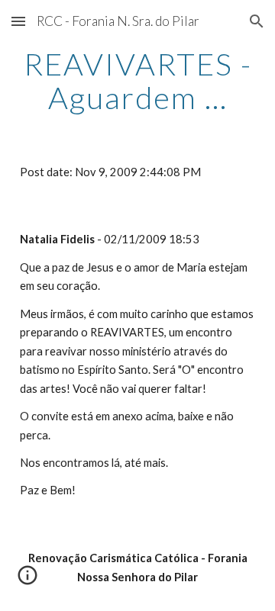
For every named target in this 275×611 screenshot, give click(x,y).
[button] (18, 21)
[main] (137, 81)
